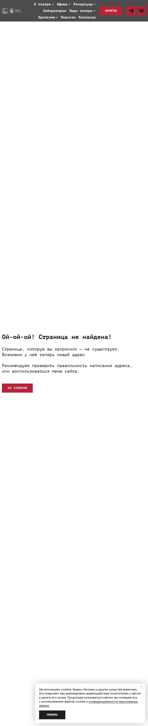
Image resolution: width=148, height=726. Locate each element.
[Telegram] (130, 10)
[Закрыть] (141, 687)
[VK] (141, 10)
